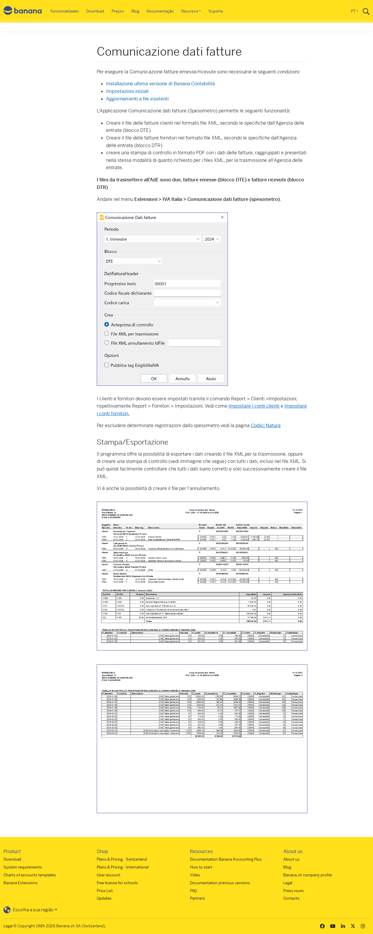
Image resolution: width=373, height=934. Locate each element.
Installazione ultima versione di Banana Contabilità (160, 84)
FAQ (193, 890)
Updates (104, 898)
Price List (105, 890)
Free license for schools (117, 882)
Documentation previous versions (220, 882)
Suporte (215, 11)
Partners (197, 898)
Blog (135, 11)
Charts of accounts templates (29, 875)
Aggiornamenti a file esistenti (137, 99)
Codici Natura (266, 425)
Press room (293, 890)
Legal (287, 882)
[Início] (22, 11)
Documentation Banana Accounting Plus (226, 859)
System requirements (22, 867)
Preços (118, 11)
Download (95, 11)
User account (108, 875)
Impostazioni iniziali (127, 91)
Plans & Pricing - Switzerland (122, 859)
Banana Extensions (20, 882)
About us (291, 859)
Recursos (189, 11)
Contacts (291, 898)
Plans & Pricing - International (123, 867)
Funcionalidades (64, 11)
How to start (201, 867)
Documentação (160, 11)
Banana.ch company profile (307, 875)
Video (195, 875)
